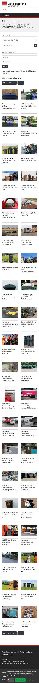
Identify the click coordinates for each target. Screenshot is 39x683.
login (5, 66)
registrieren (5, 73)
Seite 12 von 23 (8, 83)
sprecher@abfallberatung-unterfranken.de (15, 663)
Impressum (5, 672)
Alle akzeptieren (20, 680)
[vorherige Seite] (19, 83)
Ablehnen (11, 680)
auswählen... (31, 680)
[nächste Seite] (22, 83)
